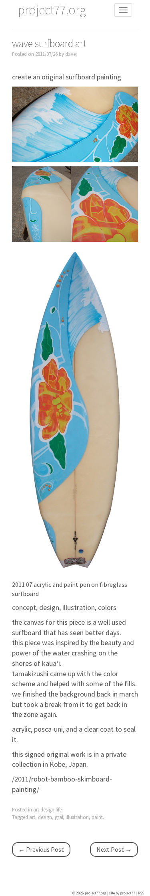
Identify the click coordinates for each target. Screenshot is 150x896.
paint (97, 817)
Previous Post (41, 849)
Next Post (114, 849)
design (45, 817)
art (32, 817)
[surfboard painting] (75, 123)
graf (59, 817)
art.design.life (47, 809)
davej (71, 54)
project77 (128, 893)
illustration (77, 817)
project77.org (96, 893)
